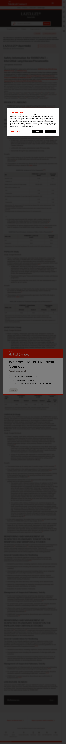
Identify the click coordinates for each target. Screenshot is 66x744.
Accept (50, 131)
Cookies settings (15, 131)
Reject (38, 131)
